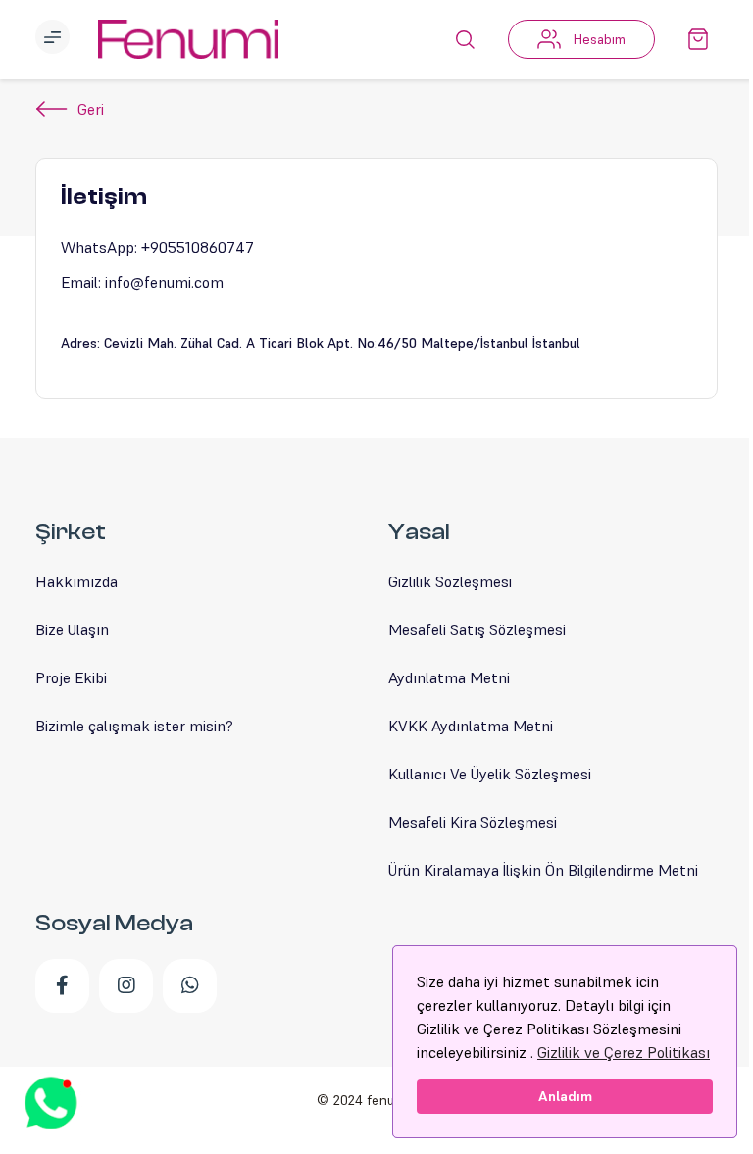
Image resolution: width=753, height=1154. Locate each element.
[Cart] (698, 39)
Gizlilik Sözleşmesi (450, 581)
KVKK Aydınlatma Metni (470, 725)
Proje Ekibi (71, 677)
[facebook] (62, 986)
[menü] (55, 39)
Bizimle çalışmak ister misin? (134, 725)
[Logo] (188, 39)
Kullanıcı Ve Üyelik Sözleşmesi (489, 773)
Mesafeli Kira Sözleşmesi (472, 821)
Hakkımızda (76, 581)
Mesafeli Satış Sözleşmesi (477, 629)
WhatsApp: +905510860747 (157, 247)
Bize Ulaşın (72, 629)
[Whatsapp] (190, 986)
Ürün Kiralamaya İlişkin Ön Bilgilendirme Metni (543, 869)
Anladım (565, 1096)
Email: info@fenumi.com (142, 282)
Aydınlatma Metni (449, 677)
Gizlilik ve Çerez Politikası (623, 1052)
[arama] (464, 39)
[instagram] (126, 986)
